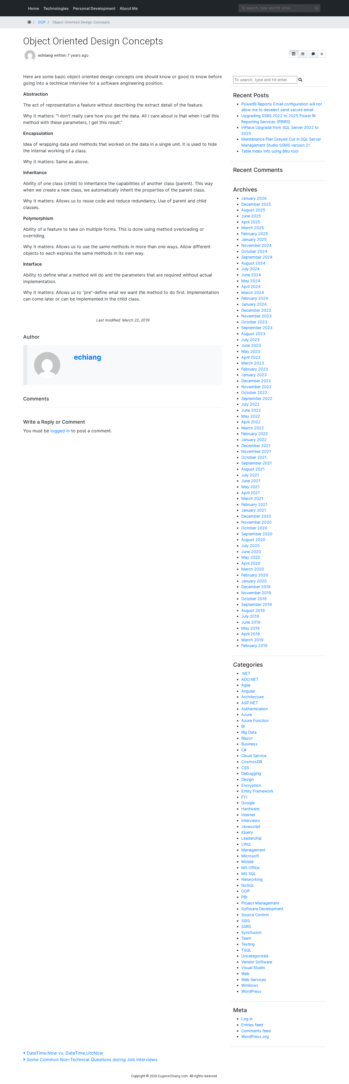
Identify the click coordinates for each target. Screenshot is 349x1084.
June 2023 (251, 345)
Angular (248, 691)
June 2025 (251, 216)
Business (249, 744)
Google (248, 802)
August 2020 (253, 539)
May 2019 (250, 628)
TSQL (246, 950)
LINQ (246, 844)
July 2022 (250, 404)
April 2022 (250, 422)
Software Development (262, 908)
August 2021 (253, 469)
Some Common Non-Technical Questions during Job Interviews (91, 1059)
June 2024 (251, 274)
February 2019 (254, 645)
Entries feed (252, 1024)
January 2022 (254, 439)
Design (247, 779)
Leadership (251, 838)
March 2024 (252, 292)
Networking (252, 879)
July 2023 (250, 339)
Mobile (247, 861)
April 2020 (250, 563)
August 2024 (253, 263)
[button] (293, 54)
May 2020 (250, 557)
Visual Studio (253, 967)
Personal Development (94, 8)
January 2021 (253, 510)
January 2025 (254, 239)
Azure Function (255, 720)
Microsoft (250, 856)
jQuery (247, 832)
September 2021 (256, 463)
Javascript (250, 826)
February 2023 (254, 369)
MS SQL (248, 873)
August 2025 (253, 210)
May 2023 (250, 351)
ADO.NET (249, 679)
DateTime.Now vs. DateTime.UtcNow (64, 1053)
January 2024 (254, 304)
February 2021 (254, 504)
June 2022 (251, 410)
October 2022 (254, 392)
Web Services (253, 979)
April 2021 (250, 492)
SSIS (245, 920)
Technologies (56, 8)
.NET (245, 673)
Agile (245, 685)
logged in (60, 430)
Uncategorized (254, 956)
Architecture (252, 696)
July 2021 (250, 475)
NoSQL (247, 885)
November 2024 (256, 245)
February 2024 (254, 298)
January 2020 (254, 581)
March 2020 (252, 569)
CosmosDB (251, 761)
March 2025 (252, 227)
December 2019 (255, 586)
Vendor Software (256, 961)
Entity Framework (257, 791)
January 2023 (254, 374)
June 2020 (251, 551)
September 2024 (256, 257)
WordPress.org (255, 1036)
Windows (249, 985)
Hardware (250, 808)
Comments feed (256, 1030)
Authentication (254, 708)
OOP (245, 891)
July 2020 (250, 545)
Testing (248, 944)
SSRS (246, 926)
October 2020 (254, 528)
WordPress (251, 991)
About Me (129, 8)
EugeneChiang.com (173, 1076)
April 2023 (250, 357)
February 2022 (254, 433)
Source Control (255, 914)
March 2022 (252, 428)
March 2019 (252, 639)
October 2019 (254, 598)
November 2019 (256, 592)
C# (243, 750)
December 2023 (256, 310)
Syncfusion (251, 932)
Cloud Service (253, 755)
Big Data (249, 732)
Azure (246, 714)
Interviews (250, 820)
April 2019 (250, 633)
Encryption (251, 785)
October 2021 (254, 457)
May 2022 (250, 416)
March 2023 (252, 363)
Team (246, 938)
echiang (45, 55)
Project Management (260, 903)
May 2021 (250, 486)
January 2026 (254, 198)
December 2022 (256, 380)
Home (33, 8)
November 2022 (256, 386)
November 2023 (256, 316)
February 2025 (254, 233)
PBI (244, 897)
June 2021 (250, 480)
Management (253, 850)
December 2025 (256, 204)
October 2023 (254, 322)
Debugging (251, 773)
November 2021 (256, 451)
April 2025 (250, 222)
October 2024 (254, 251)
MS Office (250, 867)
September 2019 (256, 604)
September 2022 (256, 398)
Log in (246, 1018)
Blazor (247, 738)
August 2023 (253, 333)
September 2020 (256, 534)
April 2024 (250, 286)
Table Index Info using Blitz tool (269, 151)
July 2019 (250, 616)
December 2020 (256, 516)
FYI (244, 797)
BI (243, 726)
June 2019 (250, 622)
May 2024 (250, 280)
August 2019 (253, 610)
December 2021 (255, 445)
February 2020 (254, 575)
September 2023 (256, 327)
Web (245, 973)
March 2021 (252, 498)
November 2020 (256, 522)
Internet (248, 814)
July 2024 (250, 268)
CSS (245, 767)
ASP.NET (249, 702)
